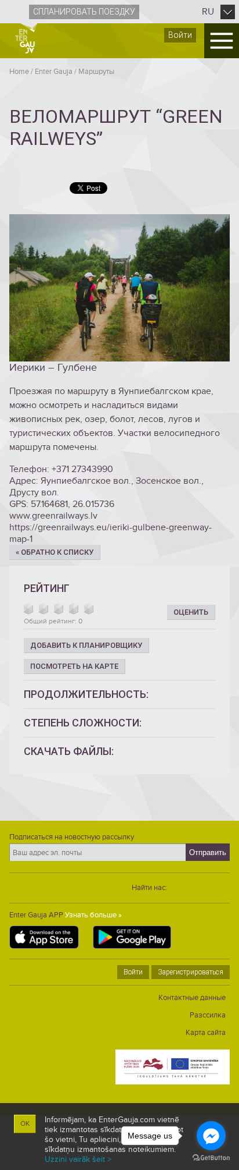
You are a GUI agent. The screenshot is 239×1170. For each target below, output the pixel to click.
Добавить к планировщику (86, 645)
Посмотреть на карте (74, 666)
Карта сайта (206, 1032)
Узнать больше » (93, 915)
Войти (180, 35)
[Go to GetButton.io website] (211, 1158)
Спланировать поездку (84, 11)
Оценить (190, 612)
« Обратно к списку (54, 552)
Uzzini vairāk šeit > (78, 1159)
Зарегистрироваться (190, 972)
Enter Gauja (54, 71)
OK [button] (25, 1123)
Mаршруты (96, 71)
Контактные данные (192, 997)
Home (19, 71)
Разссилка (208, 1015)
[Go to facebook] (211, 1135)
